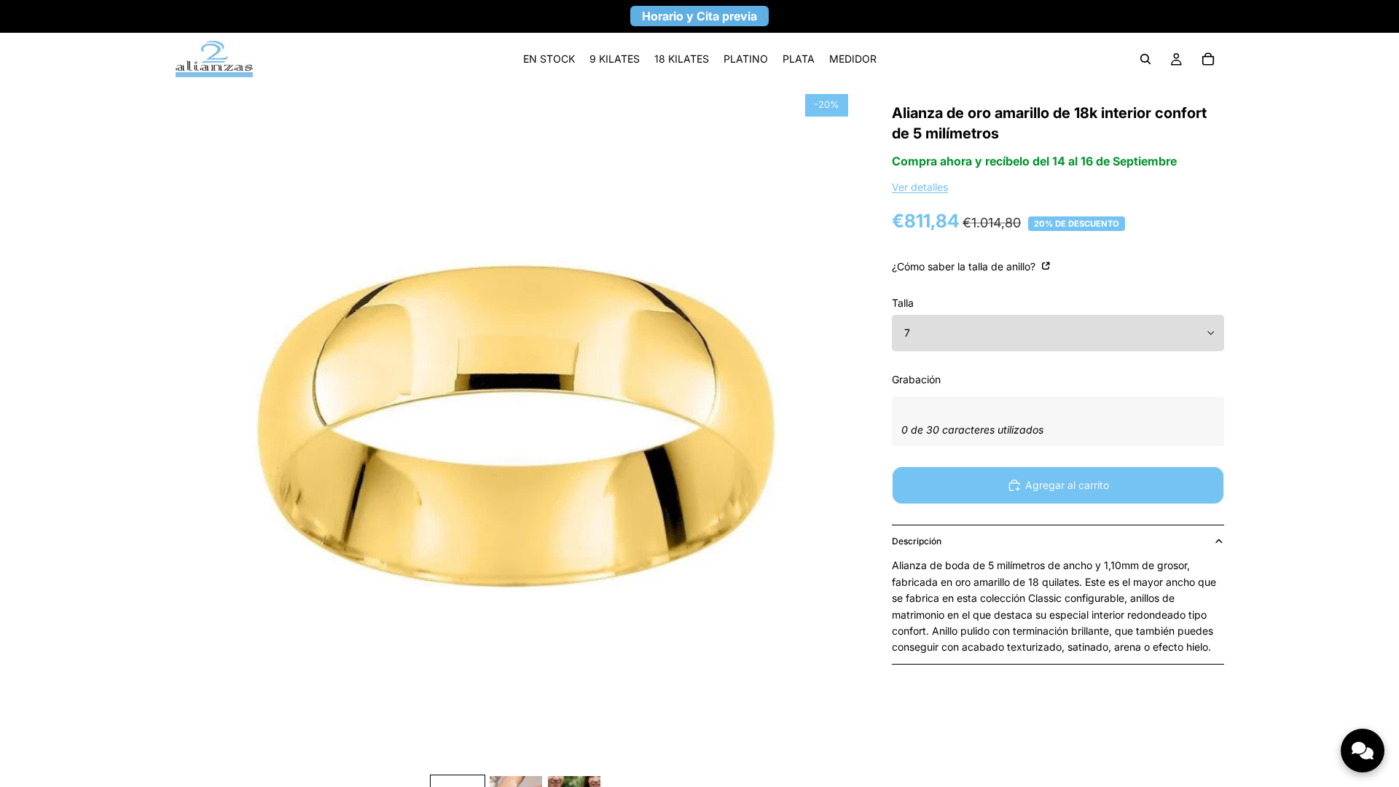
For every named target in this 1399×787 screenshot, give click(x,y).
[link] (549, 59)
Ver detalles (920, 187)
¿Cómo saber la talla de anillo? (965, 266)
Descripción (916, 541)
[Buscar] (1145, 59)
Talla (903, 303)
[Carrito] (1208, 59)
